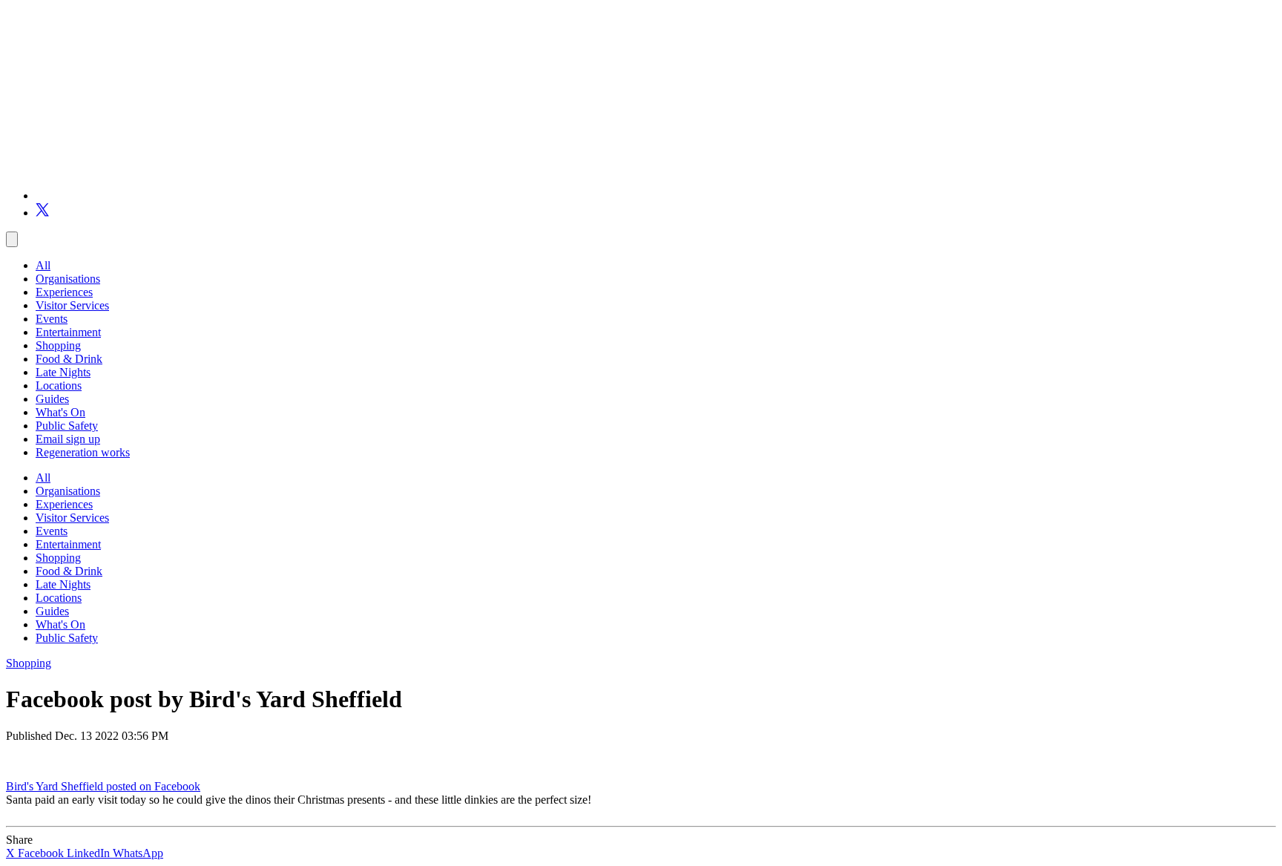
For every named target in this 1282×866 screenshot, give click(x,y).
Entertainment (68, 332)
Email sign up (68, 439)
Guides (52, 399)
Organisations (68, 278)
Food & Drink (69, 358)
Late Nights (63, 372)
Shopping (58, 345)
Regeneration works (83, 452)
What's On (60, 412)
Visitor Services (72, 305)
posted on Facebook (153, 786)
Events (52, 318)
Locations (59, 385)
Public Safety (67, 425)
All (43, 265)
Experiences (64, 292)
